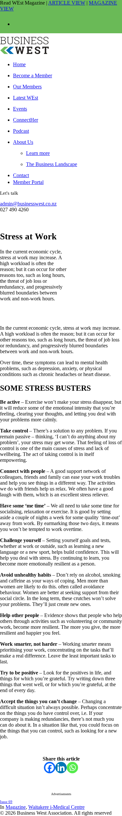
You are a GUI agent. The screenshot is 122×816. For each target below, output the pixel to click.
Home (19, 64)
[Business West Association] (61, 42)
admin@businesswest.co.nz (28, 203)
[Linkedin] (61, 767)
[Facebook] (49, 767)
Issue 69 (6, 802)
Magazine (16, 807)
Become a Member (32, 75)
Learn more (38, 153)
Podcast (21, 131)
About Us (23, 142)
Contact (21, 175)
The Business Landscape (51, 164)
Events (20, 109)
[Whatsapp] (72, 767)
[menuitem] (60, 62)
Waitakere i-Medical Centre (56, 807)
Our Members (27, 86)
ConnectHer (25, 120)
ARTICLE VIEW (66, 3)
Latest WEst (25, 97)
